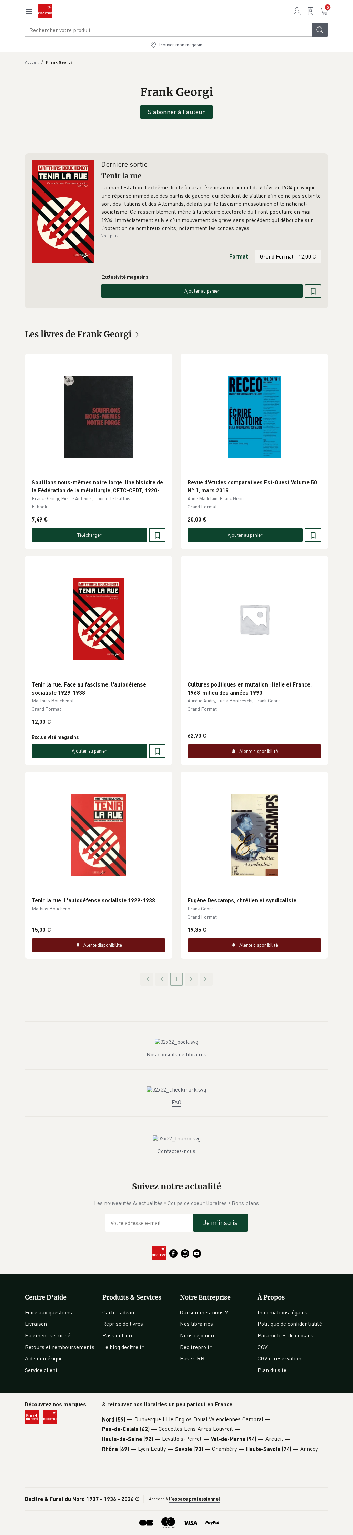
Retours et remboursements (59, 1347)
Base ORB (192, 1358)
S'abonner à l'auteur (176, 112)
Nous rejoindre (198, 1335)
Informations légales (282, 1312)
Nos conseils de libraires (176, 1054)
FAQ (176, 1102)
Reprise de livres (122, 1323)
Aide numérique (44, 1358)
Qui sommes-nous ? (204, 1312)
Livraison (36, 1323)
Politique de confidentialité (290, 1323)
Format (238, 256)
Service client (41, 1370)
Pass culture (118, 1335)
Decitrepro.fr (196, 1347)
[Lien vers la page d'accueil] (45, 11)
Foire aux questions (48, 1312)
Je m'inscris (220, 1222)
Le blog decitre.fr (123, 1347)
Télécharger (89, 535)
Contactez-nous (176, 1151)
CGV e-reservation (279, 1358)
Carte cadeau (118, 1312)
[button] (211, 208)
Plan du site (272, 1370)
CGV (263, 1347)
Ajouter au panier (202, 291)
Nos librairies (196, 1323)
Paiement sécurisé (47, 1335)
